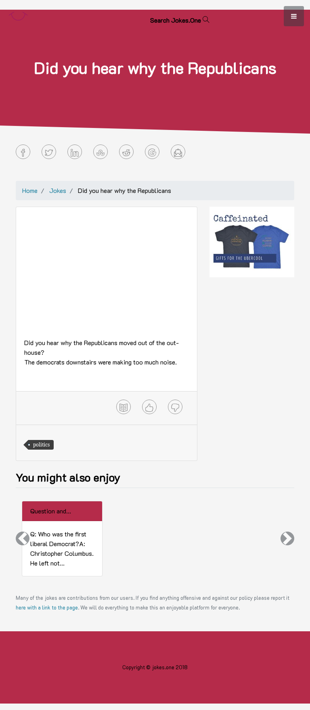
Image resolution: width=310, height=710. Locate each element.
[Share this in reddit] (126, 152)
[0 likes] (149, 407)
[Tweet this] (49, 152)
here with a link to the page (47, 607)
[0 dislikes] (175, 407)
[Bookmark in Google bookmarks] (152, 152)
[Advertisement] (106, 271)
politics (41, 444)
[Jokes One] (18, 14)
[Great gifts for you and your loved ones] (251, 241)
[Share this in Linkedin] (74, 152)
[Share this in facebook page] (23, 152)
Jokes (57, 190)
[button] (22, 538)
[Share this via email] (178, 152)
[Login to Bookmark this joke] (123, 407)
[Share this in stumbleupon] (100, 152)
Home (30, 190)
